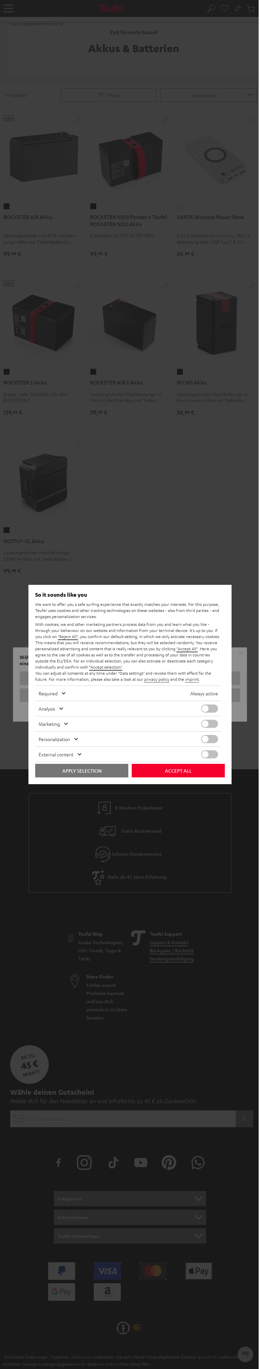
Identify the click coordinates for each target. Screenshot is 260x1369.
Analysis (47, 709)
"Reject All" (68, 636)
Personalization (54, 739)
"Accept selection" (105, 667)
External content (56, 754)
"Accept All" (187, 648)
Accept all (178, 771)
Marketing (49, 724)
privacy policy (156, 679)
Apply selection (82, 771)
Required (48, 693)
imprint (192, 679)
